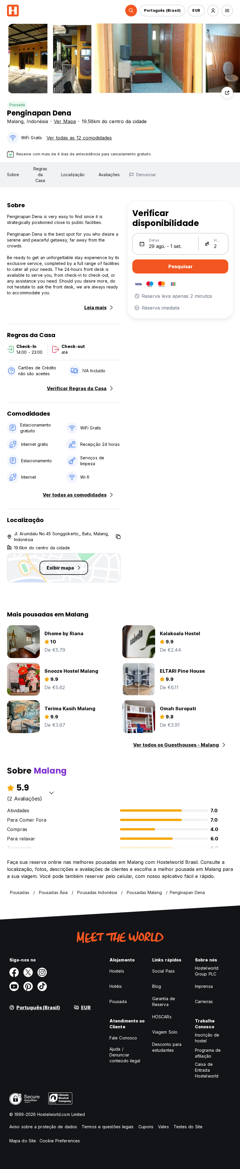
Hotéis (115, 986)
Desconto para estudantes (166, 1047)
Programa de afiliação (208, 1053)
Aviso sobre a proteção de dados (43, 1126)
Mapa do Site (22, 1140)
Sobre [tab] (13, 174)
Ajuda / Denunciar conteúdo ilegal (124, 1054)
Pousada (17, 105)
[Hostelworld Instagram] (42, 972)
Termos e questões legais (107, 1126)
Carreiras (204, 1001)
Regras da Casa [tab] (40, 174)
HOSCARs (162, 1016)
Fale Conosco (123, 1037)
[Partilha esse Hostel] (227, 92)
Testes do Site (188, 1126)
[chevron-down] (51, 793)
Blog (156, 986)
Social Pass (163, 970)
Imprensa (204, 986)
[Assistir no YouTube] (14, 986)
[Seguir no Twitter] (28, 972)
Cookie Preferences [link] (60, 1140)
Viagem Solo (164, 1031)
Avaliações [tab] (109, 174)
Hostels (116, 970)
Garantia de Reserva (163, 1001)
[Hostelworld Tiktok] (42, 986)
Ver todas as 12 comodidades (79, 138)
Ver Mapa (65, 121)
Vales (163, 1126)
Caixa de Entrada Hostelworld (206, 1070)
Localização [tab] (73, 174)
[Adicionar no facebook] (14, 972)
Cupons (146, 1126)
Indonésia (37, 121)
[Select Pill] (131, 10)
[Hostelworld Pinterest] (28, 986)
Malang (15, 121)
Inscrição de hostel (207, 1037)
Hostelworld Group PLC (206, 971)
